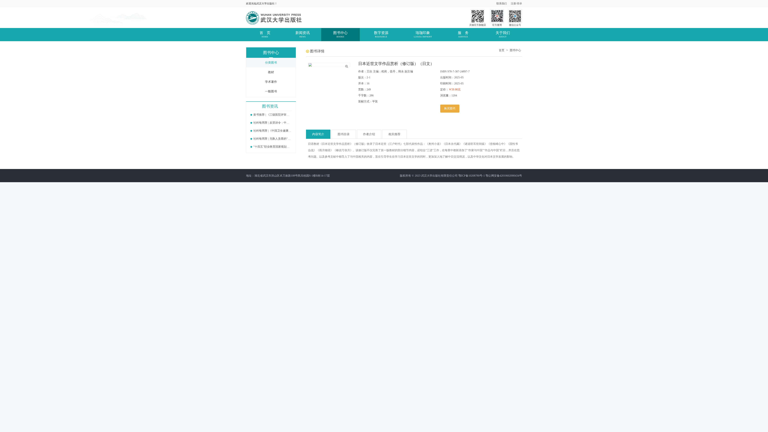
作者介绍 (369, 134)
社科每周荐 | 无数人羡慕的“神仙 (272, 138)
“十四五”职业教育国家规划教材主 (272, 146)
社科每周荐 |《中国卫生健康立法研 (272, 130)
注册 (513, 3)
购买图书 (449, 108)
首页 (501, 50)
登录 (519, 3)
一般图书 (271, 91)
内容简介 (318, 134)
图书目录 (344, 134)
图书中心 (515, 50)
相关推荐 (394, 134)
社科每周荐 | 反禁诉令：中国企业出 (272, 122)
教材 (271, 72)
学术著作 (271, 81)
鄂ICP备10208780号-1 (471, 175)
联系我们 (501, 3)
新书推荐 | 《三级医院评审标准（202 (272, 114)
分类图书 (271, 62)
